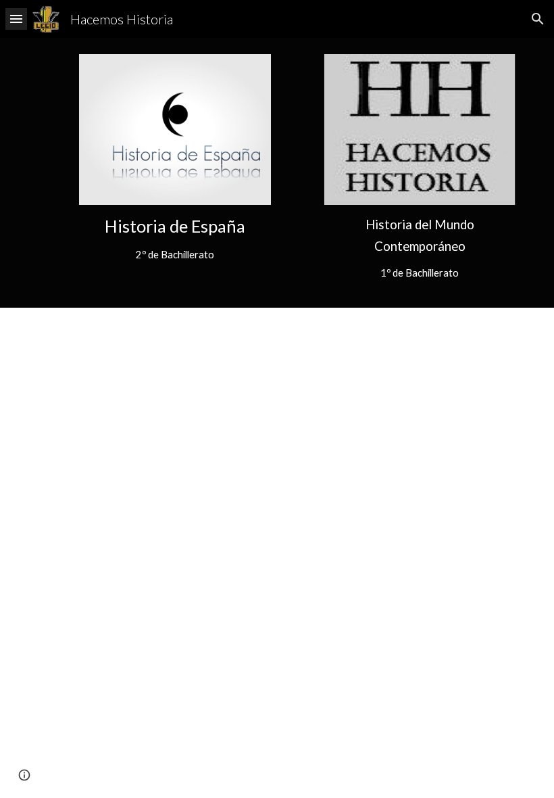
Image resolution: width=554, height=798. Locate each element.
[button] (16, 18)
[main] (175, 239)
